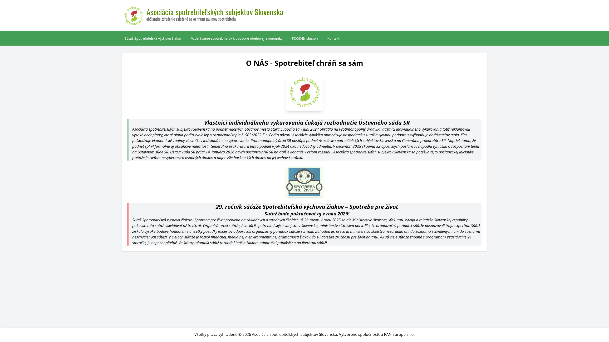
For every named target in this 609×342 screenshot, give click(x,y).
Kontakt (333, 38)
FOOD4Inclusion (305, 38)
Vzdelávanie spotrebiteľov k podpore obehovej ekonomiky (236, 38)
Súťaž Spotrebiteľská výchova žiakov (153, 38)
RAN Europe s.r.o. (399, 334)
